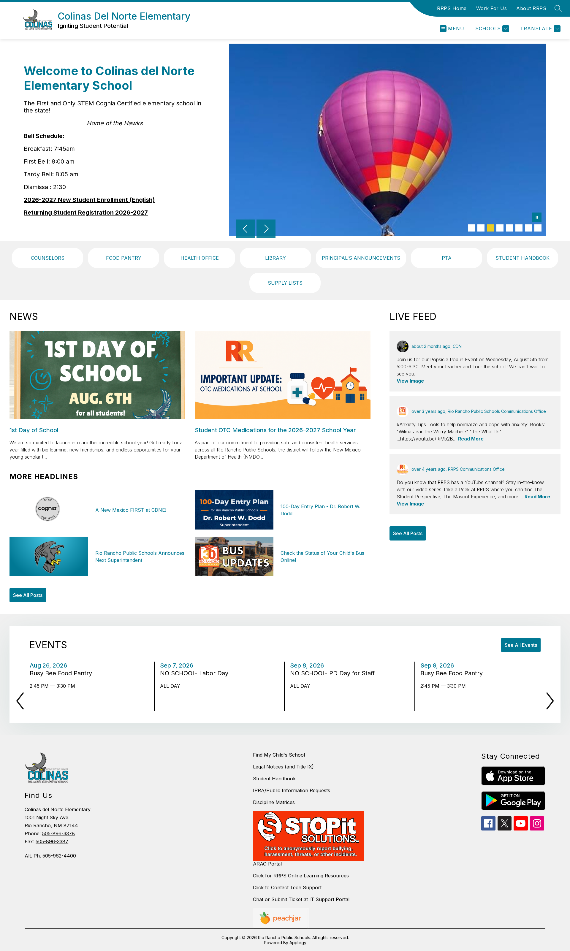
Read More (471, 439)
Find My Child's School (279, 755)
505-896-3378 (58, 833)
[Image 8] (538, 228)
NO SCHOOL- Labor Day (196, 673)
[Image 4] (500, 228)
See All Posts (27, 595)
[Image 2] (480, 228)
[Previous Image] (245, 229)
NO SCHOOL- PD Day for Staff (334, 673)
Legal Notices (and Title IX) (283, 767)
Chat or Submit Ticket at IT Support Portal (301, 899)
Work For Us (491, 8)
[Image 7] (528, 228)
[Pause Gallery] (537, 218)
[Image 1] (471, 228)
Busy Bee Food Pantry (63, 673)
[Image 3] (490, 228)
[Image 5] (509, 228)
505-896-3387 (52, 841)
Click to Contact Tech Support (287, 887)
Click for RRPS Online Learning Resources (301, 876)
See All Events (521, 645)
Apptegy (297, 942)
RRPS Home (452, 8)
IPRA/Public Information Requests (291, 790)
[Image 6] (518, 228)
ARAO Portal (267, 864)
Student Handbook (274, 779)
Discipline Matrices (274, 802)
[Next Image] (266, 229)
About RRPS (531, 8)
